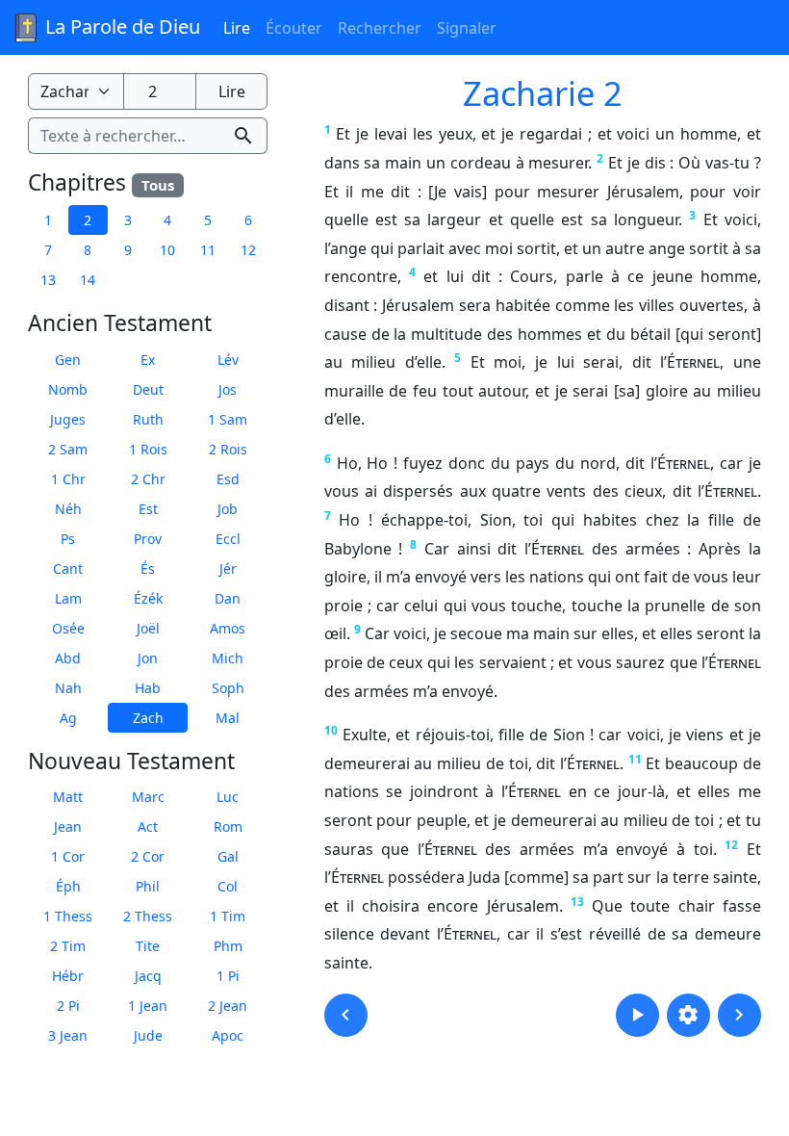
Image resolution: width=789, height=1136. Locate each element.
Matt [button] (68, 796)
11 (635, 759)
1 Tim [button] (227, 916)
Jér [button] (228, 568)
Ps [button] (68, 538)
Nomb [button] (68, 389)
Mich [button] (227, 658)
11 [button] (208, 250)
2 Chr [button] (148, 479)
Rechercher (379, 28)
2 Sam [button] (68, 449)
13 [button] (48, 280)
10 (331, 730)
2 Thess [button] (147, 916)
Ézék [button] (148, 598)
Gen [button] (68, 359)
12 (731, 845)
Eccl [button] (228, 538)
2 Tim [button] (68, 946)
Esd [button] (228, 479)
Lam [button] (68, 598)
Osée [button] (68, 628)
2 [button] (87, 220)
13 (577, 901)
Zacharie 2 (543, 93)
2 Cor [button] (148, 856)
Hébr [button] (68, 976)
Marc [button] (148, 796)
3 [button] (128, 220)
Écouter (294, 28)
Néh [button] (68, 509)
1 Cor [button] (68, 856)
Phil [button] (148, 886)
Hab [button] (148, 688)
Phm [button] (228, 946)
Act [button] (148, 826)
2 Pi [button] (68, 1005)
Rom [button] (228, 826)
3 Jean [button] (68, 1035)
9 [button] (128, 250)
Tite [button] (148, 946)
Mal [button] (228, 718)
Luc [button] (227, 796)
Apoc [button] (227, 1035)
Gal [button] (228, 856)
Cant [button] (68, 568)
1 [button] (48, 220)
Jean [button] (68, 826)
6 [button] (248, 220)
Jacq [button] (148, 976)
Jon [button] (148, 658)
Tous (157, 184)
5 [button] (208, 220)
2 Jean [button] (227, 1005)
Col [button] (227, 886)
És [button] (147, 568)
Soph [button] (228, 688)
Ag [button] (68, 718)
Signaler (466, 28)
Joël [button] (148, 628)
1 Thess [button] (67, 916)
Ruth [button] (148, 419)
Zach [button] (148, 718)
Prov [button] (148, 538)
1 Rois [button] (148, 449)
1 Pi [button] (228, 976)
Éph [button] (68, 886)
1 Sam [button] (227, 419)
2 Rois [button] (228, 449)
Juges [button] (68, 419)
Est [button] (148, 509)
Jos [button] (227, 389)
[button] (346, 1015)
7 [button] (48, 250)
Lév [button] (228, 359)
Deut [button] (148, 389)
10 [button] (167, 250)
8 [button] (87, 250)
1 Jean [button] (147, 1005)
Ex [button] (147, 359)
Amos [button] (227, 628)
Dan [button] (228, 598)
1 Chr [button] (68, 479)
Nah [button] (68, 688)
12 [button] (248, 250)
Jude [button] (148, 1035)
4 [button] (167, 220)
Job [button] (227, 509)
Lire (236, 28)
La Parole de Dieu (120, 26)
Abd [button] (68, 658)
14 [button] (87, 280)
